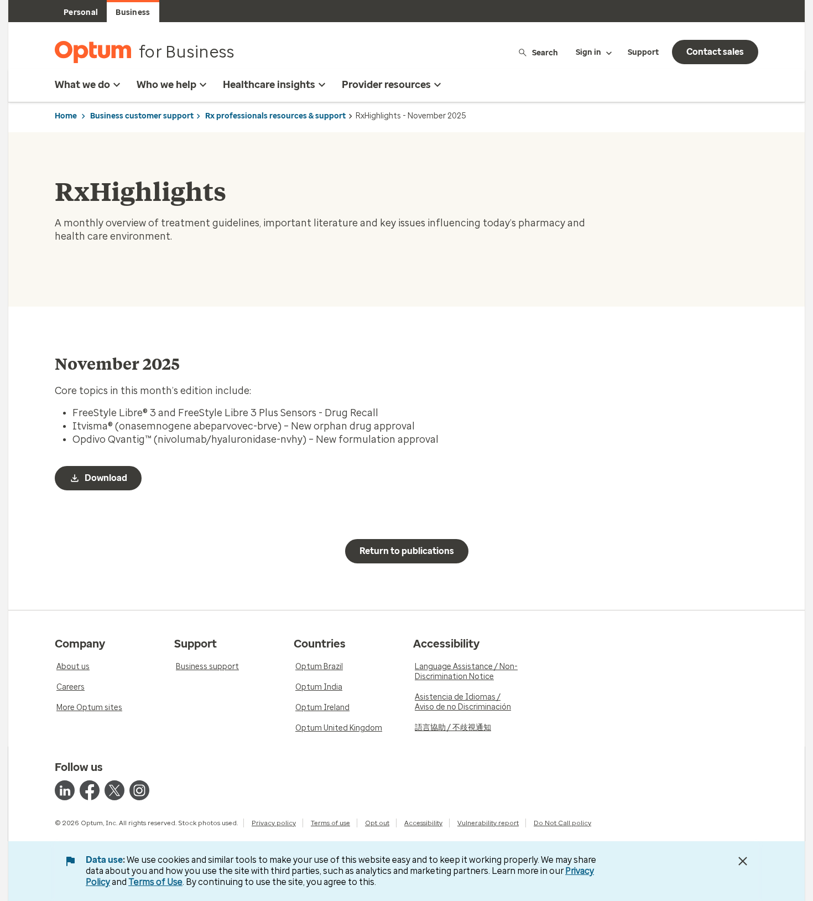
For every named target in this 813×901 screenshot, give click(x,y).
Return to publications (406, 551)
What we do (82, 85)
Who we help (166, 85)
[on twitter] (114, 790)
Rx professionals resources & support (275, 116)
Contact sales (715, 51)
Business (133, 12)
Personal (81, 12)
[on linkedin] (65, 790)
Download (106, 478)
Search (545, 52)
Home (66, 116)
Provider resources (386, 85)
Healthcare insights (269, 85)
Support (643, 52)
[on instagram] (139, 790)
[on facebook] (90, 790)
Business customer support (142, 116)
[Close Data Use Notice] (742, 861)
